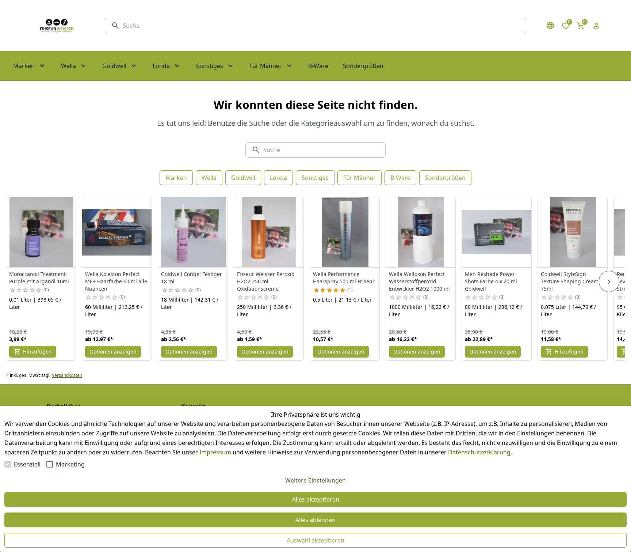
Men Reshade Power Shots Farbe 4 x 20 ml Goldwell (491, 281)
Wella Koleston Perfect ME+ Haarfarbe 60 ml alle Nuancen (116, 281)
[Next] (609, 281)
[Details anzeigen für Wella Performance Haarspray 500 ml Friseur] (345, 232)
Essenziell (27, 464)
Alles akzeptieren (315, 499)
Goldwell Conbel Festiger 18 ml (191, 278)
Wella (209, 178)
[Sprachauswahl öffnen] (550, 25)
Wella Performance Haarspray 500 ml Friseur (344, 278)
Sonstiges (315, 178)
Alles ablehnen (315, 520)
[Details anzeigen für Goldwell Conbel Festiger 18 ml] (193, 232)
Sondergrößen (445, 178)
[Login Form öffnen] (596, 25)
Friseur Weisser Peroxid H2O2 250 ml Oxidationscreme (266, 281)
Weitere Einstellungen (315, 480)
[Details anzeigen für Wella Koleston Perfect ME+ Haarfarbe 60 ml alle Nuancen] (117, 232)
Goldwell (243, 178)
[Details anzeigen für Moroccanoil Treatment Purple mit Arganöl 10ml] (41, 232)
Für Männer (359, 178)
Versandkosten (67, 375)
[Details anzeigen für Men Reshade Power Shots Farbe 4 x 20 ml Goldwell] (497, 232)
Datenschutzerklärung (479, 452)
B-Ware (400, 178)
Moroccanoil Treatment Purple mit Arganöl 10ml (39, 278)
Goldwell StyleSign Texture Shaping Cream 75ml (570, 281)
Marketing (70, 464)
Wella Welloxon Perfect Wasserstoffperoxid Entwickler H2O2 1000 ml (419, 281)
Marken (176, 178)
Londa (278, 178)
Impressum (215, 452)
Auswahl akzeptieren (315, 540)
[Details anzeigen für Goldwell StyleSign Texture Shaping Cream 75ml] (573, 232)
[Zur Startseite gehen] (56, 25)
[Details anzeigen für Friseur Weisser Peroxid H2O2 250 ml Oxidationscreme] (269, 232)
